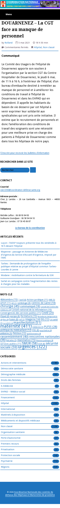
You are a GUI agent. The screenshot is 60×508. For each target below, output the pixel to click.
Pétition (19, 333)
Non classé (48, 47)
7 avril (22, 300)
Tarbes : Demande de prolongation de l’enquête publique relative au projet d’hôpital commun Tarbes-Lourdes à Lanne (29, 266)
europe (15, 316)
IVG (45, 319)
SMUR (30, 343)
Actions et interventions (13, 362)
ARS (14, 303)
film (5, 319)
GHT (22, 320)
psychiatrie (46, 330)
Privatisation (7, 449)
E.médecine (7, 386)
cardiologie (24, 303)
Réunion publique (44, 340)
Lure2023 (8, 323)
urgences (32, 346)
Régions (5, 466)
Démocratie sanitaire (12, 368)
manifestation (27, 323)
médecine (37, 327)
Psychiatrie (6, 461)
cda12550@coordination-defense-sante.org (20, 190)
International (8, 409)
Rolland (8, 42)
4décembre (9, 299)
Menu (9, 14)
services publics (10, 343)
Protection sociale (10, 455)
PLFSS (50, 326)
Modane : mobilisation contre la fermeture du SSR (27, 275)
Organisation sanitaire (13, 432)
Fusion (13, 319)
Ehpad (5, 316)
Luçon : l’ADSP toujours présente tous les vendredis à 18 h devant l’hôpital (28, 244)
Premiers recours (10, 443)
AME (52, 300)
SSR (41, 344)
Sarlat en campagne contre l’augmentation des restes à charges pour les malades (29, 283)
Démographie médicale (13, 374)
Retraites (11, 340)
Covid (48, 312)
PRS (35, 330)
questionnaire (34, 333)
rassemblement (14, 336)
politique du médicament (15, 330)
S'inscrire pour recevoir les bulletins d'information (24, 153)
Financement (8, 397)
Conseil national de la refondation (31, 309)
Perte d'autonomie (10, 437)
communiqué (30, 306)
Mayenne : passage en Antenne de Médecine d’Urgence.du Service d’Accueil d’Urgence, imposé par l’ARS (28, 254)
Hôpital (38, 47)
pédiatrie (6, 333)
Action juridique (37, 299)
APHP (5, 303)
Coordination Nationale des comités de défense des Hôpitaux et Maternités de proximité (30, 493)
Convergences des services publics (20, 312)
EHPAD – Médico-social (13, 391)
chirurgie (9, 306)
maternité (16, 326)
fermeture (29, 316)
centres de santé (43, 302)
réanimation (26, 340)
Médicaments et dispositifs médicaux (20, 420)
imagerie (32, 319)
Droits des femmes (11, 380)
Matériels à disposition (13, 414)
